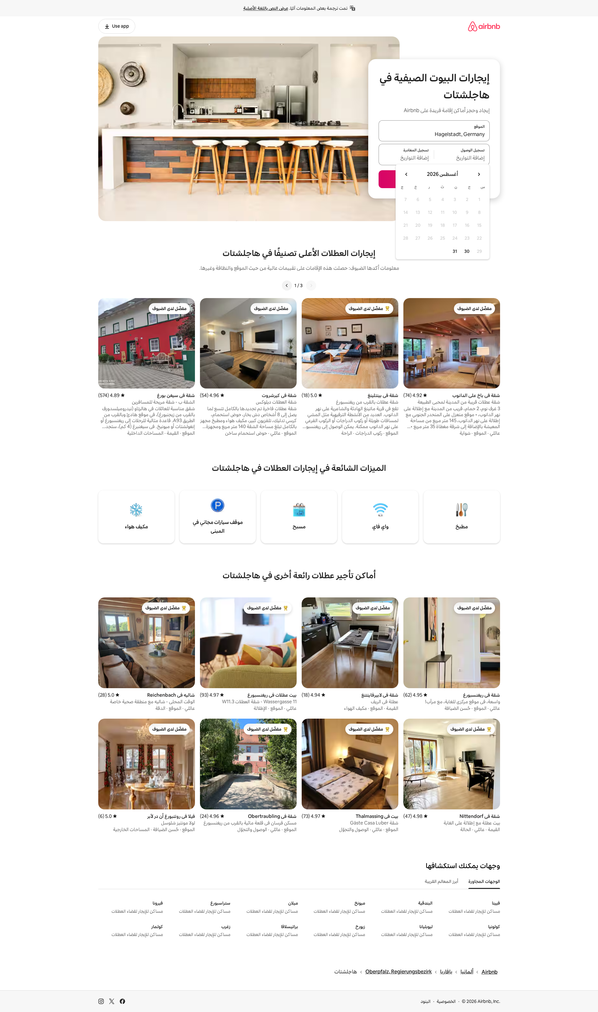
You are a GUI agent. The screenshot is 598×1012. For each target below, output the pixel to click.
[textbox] (462, 158)
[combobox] (434, 134)
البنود (426, 1001)
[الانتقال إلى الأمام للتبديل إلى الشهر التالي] (406, 174)
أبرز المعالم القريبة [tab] (441, 881)
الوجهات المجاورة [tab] (484, 881)
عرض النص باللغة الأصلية (265, 8)
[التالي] (287, 285)
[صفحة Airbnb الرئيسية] (484, 26)
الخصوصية (446, 1001)
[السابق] (311, 285)
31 (455, 251)
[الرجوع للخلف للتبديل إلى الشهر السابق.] (479, 174)
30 (467, 251)
